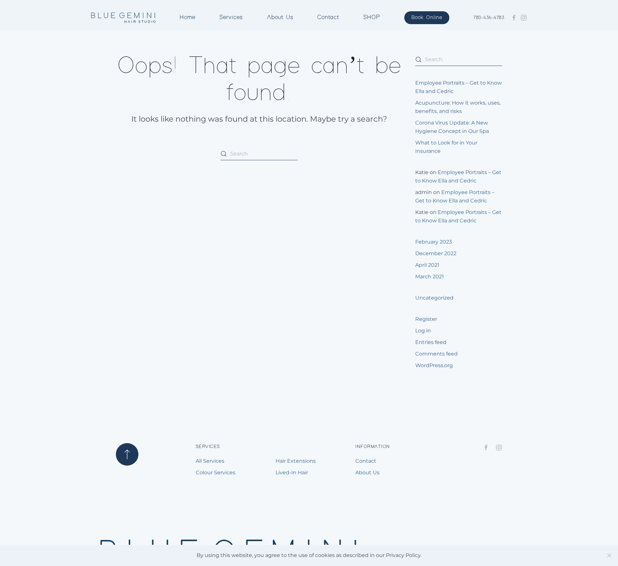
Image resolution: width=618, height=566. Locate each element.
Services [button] (231, 17)
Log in (423, 331)
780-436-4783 (488, 17)
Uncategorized (434, 298)
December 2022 (435, 253)
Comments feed (436, 354)
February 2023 (433, 242)
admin (423, 192)
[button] (127, 454)
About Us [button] (280, 17)
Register (426, 319)
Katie (421, 172)
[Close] (609, 555)
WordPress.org (434, 365)
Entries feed (430, 342)
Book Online (426, 17)
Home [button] (187, 17)
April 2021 (427, 265)
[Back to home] (123, 18)
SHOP (371, 17)
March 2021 (429, 277)
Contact (328, 17)
